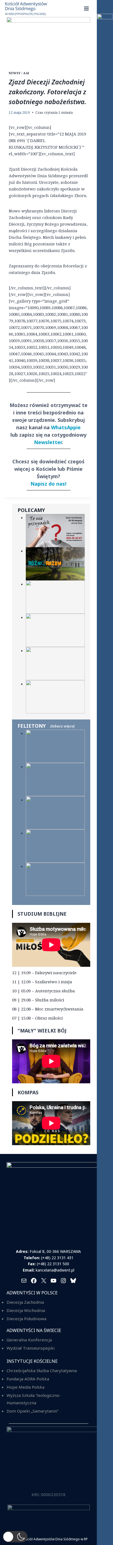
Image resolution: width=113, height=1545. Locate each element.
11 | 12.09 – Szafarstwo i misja (42, 981)
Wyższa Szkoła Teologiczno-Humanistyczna (34, 1398)
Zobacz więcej (62, 726)
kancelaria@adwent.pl (55, 1270)
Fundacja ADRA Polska (28, 1378)
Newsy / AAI (19, 73)
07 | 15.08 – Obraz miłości (37, 1018)
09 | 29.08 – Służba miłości (38, 1000)
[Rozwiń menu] (86, 8)
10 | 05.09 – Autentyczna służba (43, 990)
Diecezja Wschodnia (26, 1310)
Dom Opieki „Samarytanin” (32, 1411)
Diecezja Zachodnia (25, 1302)
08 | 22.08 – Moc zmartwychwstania (47, 1009)
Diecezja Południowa (26, 1318)
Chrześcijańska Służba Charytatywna (42, 1370)
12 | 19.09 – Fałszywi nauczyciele (44, 972)
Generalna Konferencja (29, 1339)
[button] (15, 1536)
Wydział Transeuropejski (31, 1348)
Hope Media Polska (25, 1387)
